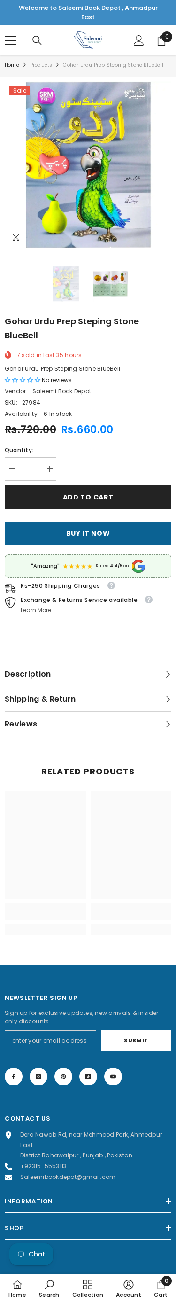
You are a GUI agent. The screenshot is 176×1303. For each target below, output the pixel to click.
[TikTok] (88, 1076)
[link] (45, 914)
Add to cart (88, 497)
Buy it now (88, 533)
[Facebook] (14, 1076)
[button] (23, 380)
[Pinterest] (63, 1076)
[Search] (37, 40)
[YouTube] (113, 1076)
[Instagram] (38, 1076)
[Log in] (139, 40)
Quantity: (19, 450)
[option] (88, 164)
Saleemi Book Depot (61, 391)
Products (41, 65)
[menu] (10, 40)
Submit (136, 1040)
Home (12, 65)
